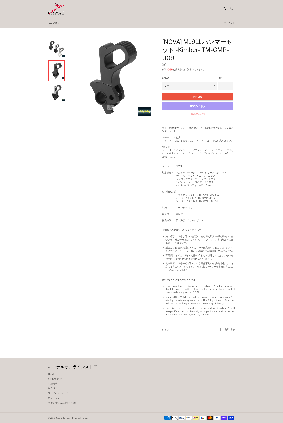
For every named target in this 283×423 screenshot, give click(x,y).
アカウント (229, 23)
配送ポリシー (55, 388)
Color (165, 78)
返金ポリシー (55, 397)
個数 (220, 78)
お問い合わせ (55, 378)
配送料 (170, 69)
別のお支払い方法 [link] (198, 114)
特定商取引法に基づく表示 (62, 402)
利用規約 (52, 383)
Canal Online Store (63, 418)
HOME (51, 373)
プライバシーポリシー (59, 393)
